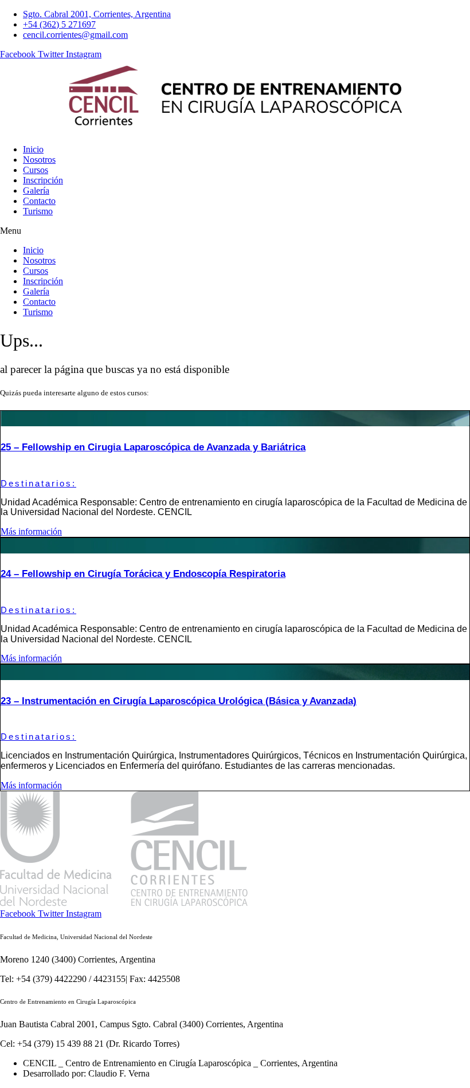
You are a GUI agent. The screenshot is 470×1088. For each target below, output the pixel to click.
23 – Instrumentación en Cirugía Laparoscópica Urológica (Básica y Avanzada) (179, 701)
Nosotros (39, 159)
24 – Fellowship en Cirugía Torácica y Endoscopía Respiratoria (143, 573)
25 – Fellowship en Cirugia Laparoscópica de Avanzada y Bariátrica (153, 447)
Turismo (38, 211)
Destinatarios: (38, 483)
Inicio (33, 149)
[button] (235, 231)
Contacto (39, 201)
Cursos (35, 170)
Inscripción (43, 180)
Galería (36, 190)
